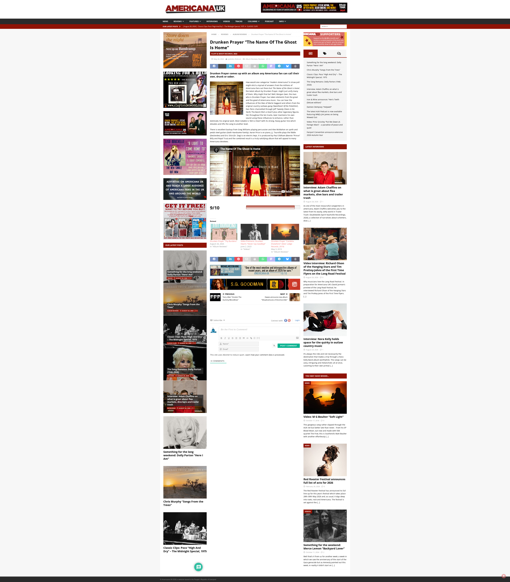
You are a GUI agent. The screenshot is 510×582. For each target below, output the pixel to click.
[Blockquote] (244, 338)
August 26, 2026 (312, 277)
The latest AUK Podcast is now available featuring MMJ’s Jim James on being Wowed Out (324, 114)
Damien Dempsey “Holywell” (319, 107)
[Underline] (229, 338)
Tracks (238, 21)
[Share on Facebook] (214, 66)
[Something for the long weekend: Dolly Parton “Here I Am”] (185, 266)
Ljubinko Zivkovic (234, 59)
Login (297, 320)
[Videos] (325, 526)
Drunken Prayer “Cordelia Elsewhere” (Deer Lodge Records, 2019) (282, 244)
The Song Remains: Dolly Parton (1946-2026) (184, 371)
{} (255, 338)
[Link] (251, 338)
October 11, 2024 (312, 552)
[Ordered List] (236, 338)
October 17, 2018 (312, 420)
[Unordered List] (240, 338)
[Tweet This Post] (222, 66)
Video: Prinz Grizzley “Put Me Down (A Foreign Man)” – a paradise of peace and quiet (325, 125)
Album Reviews (252, 59)
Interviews (212, 21)
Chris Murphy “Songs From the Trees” (183, 306)
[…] (309, 220)
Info (281, 21)
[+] (258, 338)
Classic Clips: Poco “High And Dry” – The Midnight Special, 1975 (185, 338)
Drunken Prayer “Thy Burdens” (223, 241)
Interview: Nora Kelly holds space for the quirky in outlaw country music (323, 342)
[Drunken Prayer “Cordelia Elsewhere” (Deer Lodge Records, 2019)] (285, 232)
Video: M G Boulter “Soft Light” (323, 417)
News (165, 21)
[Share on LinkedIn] (230, 66)
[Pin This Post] (238, 66)
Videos (226, 21)
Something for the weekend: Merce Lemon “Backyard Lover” (324, 546)
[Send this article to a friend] (247, 66)
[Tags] (325, 53)
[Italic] (225, 338)
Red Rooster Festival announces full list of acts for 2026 (324, 480)
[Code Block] (247, 338)
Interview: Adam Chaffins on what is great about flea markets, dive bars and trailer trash (183, 400)
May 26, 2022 (219, 59)
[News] (325, 397)
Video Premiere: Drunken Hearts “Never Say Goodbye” (253, 242)
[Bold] (221, 338)
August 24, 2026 (312, 349)
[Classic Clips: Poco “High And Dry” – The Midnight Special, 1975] (185, 331)
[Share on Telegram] (279, 66)
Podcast (269, 21)
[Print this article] (255, 66)
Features (194, 21)
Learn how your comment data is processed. (265, 355)
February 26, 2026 (313, 486)
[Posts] (310, 53)
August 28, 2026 (181, 278)
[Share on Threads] (295, 66)
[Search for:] (333, 26)
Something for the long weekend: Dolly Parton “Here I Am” (185, 273)
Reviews (178, 21)
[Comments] (339, 53)
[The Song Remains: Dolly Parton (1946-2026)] (185, 364)
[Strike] (232, 338)
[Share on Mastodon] (271, 66)
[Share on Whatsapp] (263, 66)
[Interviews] (325, 168)
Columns (252, 21)
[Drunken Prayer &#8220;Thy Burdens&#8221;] (224, 232)
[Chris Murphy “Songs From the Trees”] (185, 299)
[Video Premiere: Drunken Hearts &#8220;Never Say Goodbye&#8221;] (255, 232)
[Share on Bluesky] (287, 66)
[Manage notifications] (504, 576)
